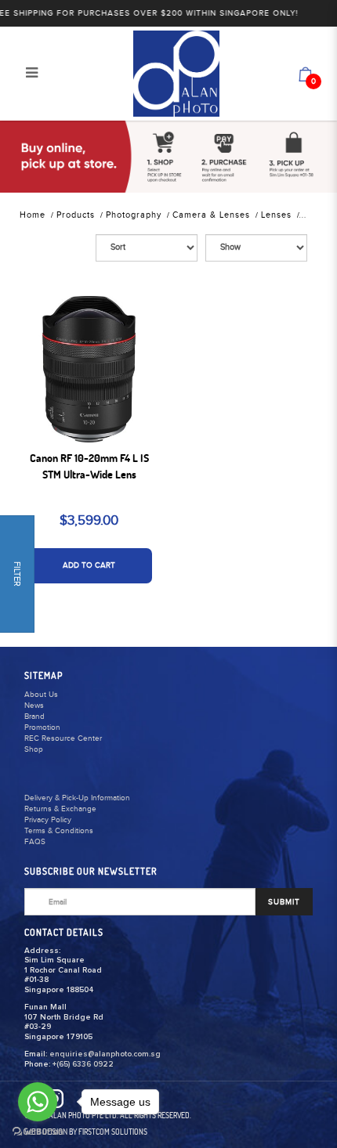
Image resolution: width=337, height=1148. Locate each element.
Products (75, 215)
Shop (33, 749)
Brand (34, 716)
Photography (133, 215)
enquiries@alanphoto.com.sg (105, 1054)
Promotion (42, 727)
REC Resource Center (63, 738)
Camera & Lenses (211, 215)
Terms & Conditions (58, 831)
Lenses (276, 215)
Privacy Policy (47, 820)
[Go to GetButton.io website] (38, 1132)
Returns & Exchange (60, 809)
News (34, 705)
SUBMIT (284, 902)
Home (32, 215)
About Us (41, 694)
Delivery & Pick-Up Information (77, 798)
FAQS (34, 842)
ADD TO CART (89, 565)
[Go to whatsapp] (37, 1101)
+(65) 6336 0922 (83, 1064)
